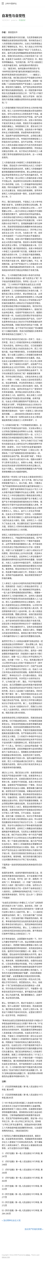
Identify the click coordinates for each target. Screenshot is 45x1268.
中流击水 (22, 20)
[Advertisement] (22, 1240)
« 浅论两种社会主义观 (11, 1220)
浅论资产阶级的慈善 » (33, 1229)
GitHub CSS (6, 1257)
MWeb (28, 1255)
